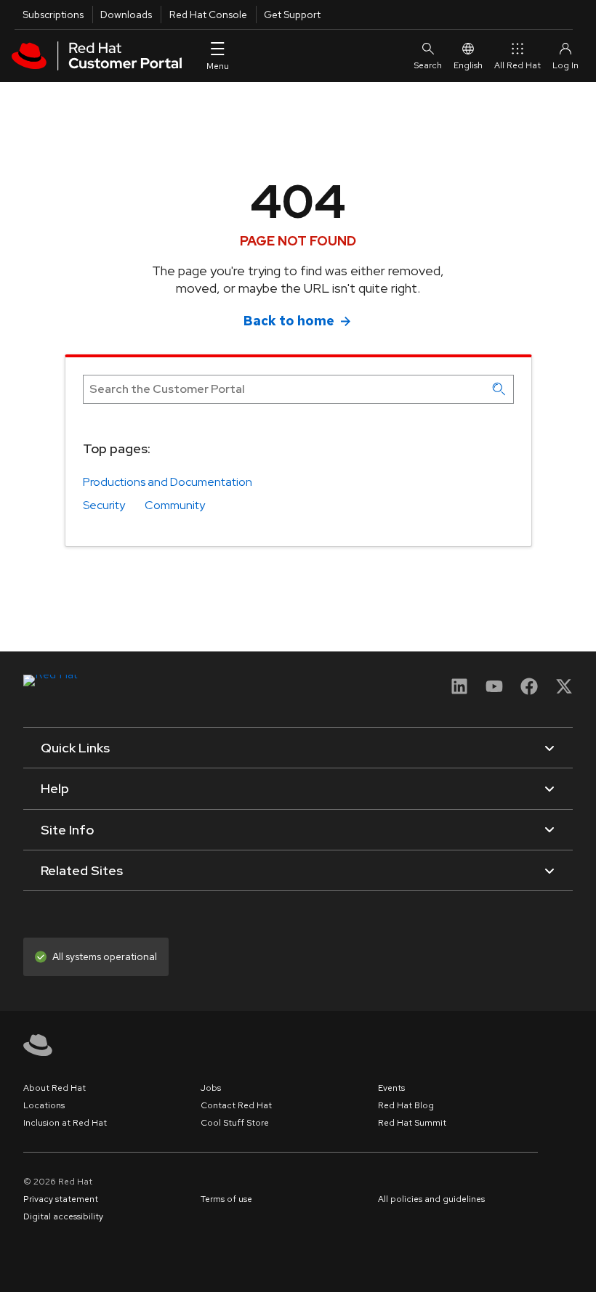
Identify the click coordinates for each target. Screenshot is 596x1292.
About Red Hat (54, 1088)
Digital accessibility (63, 1216)
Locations (44, 1105)
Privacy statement (60, 1199)
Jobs (211, 1088)
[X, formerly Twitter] (564, 691)
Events (391, 1088)
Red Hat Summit (412, 1123)
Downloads (126, 14)
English (468, 65)
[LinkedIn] (459, 691)
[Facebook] (529, 691)
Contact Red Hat (236, 1105)
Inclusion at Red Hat (65, 1123)
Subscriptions (53, 14)
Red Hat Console (208, 14)
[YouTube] (494, 691)
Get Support (292, 14)
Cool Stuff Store (235, 1123)
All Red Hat (517, 65)
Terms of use (226, 1199)
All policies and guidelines (431, 1199)
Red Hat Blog (406, 1105)
